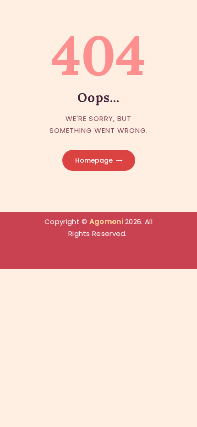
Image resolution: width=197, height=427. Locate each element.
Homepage (94, 160)
